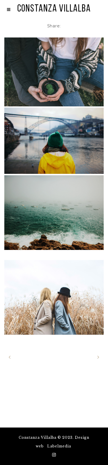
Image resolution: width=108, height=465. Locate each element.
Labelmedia (59, 446)
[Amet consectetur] (54, 141)
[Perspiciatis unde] (54, 297)
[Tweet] (91, 26)
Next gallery (80, 356)
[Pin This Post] (75, 26)
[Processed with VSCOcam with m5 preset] (54, 212)
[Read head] (54, 71)
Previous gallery (32, 356)
